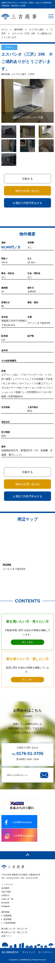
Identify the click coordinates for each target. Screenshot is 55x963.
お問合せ (5, 895)
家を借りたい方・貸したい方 (14, 932)
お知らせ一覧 (7, 899)
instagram (5, 906)
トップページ (7, 884)
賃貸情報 (7, 919)
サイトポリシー (45, 952)
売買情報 (7, 915)
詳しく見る (27, 642)
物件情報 (5, 912)
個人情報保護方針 (10, 952)
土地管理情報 (9, 923)
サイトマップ (28, 952)
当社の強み (6, 892)
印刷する (27, 178)
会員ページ (6, 936)
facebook (5, 902)
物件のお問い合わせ (27, 190)
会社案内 (5, 888)
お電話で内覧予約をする (27, 202)
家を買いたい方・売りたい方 (14, 928)
